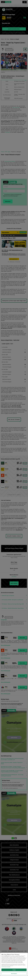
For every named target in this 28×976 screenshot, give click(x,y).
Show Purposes (14, 973)
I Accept (14, 969)
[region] (14, 964)
